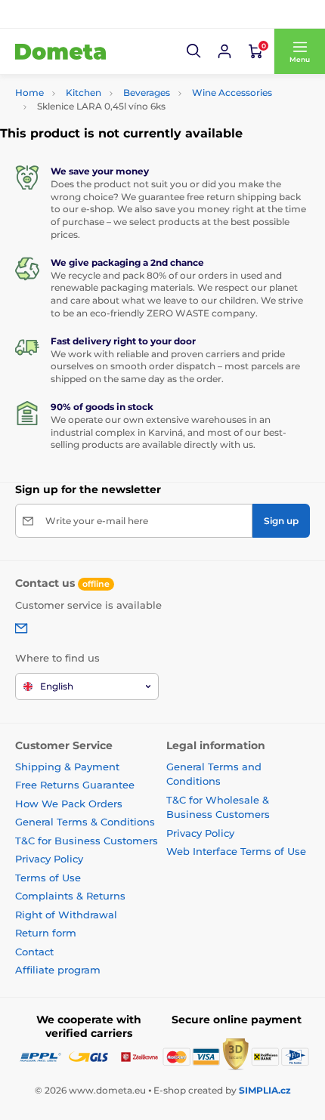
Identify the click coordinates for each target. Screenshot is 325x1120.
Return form (45, 933)
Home (29, 92)
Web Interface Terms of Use (236, 851)
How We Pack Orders (68, 804)
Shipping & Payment (67, 767)
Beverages (146, 92)
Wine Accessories (232, 92)
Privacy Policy (49, 859)
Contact (34, 952)
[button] (194, 51)
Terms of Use (48, 878)
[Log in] (224, 51)
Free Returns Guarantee (75, 785)
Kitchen (83, 92)
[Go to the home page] (60, 51)
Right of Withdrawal (66, 915)
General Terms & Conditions (85, 822)
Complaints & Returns (70, 896)
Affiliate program (58, 970)
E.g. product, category (106, 83)
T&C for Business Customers (86, 841)
